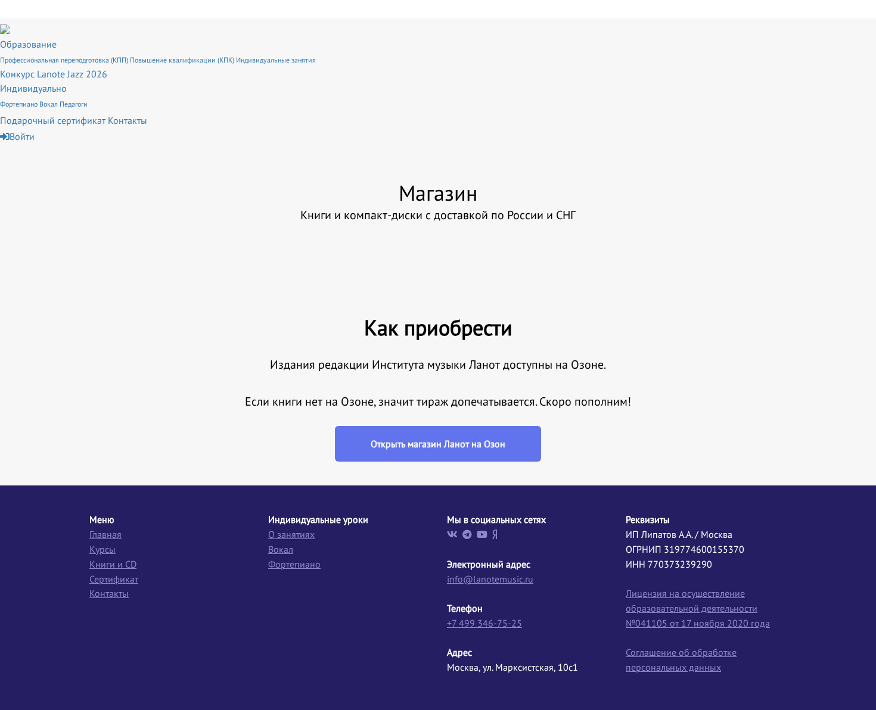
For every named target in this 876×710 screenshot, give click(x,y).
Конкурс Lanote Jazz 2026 (53, 74)
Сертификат (113, 579)
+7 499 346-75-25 (484, 623)
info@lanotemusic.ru (490, 579)
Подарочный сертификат (54, 120)
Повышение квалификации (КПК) (183, 59)
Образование (28, 44)
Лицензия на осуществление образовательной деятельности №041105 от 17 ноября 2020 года (698, 608)
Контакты (127, 120)
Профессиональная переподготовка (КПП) (65, 59)
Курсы (102, 549)
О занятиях (291, 534)
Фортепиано (19, 103)
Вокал (49, 103)
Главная (105, 534)
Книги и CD (112, 564)
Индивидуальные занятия (276, 59)
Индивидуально (33, 88)
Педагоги (74, 103)
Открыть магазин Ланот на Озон (438, 444)
